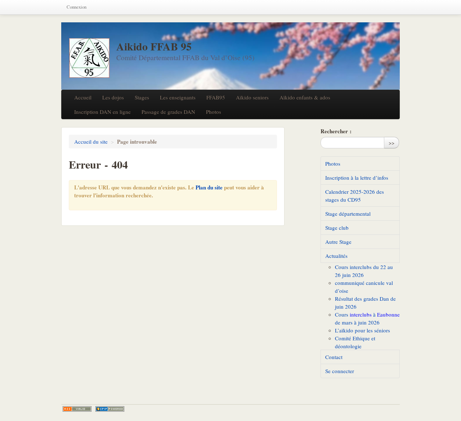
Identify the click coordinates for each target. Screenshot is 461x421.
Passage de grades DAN (168, 111)
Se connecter (339, 371)
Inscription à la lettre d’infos (356, 177)
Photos (213, 111)
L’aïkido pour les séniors (362, 330)
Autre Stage (338, 241)
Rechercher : (336, 131)
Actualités (336, 255)
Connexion (76, 7)
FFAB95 (215, 97)
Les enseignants (178, 97)
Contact (334, 356)
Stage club (337, 227)
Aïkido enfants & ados (304, 97)
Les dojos (113, 97)
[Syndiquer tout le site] (77, 409)
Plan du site (209, 187)
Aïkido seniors (252, 97)
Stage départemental (348, 213)
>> (391, 142)
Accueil (82, 97)
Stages (142, 97)
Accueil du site (91, 141)
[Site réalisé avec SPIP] (109, 409)
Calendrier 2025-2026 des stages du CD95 (354, 195)
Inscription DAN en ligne (102, 111)
